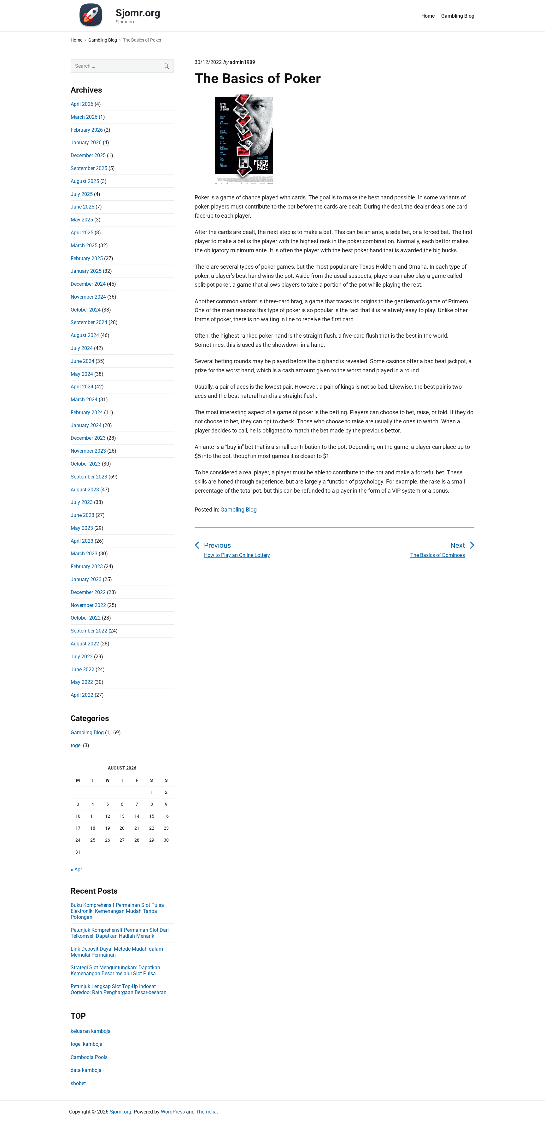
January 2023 (86, 579)
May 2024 (82, 374)
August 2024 (85, 335)
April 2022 (82, 695)
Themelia (206, 1112)
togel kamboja (87, 1044)
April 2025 (82, 233)
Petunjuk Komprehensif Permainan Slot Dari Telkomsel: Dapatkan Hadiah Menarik (120, 933)
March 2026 (84, 117)
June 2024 (82, 361)
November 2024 (88, 297)
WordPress (173, 1112)
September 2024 (89, 322)
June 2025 (82, 207)
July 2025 (82, 194)
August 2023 (85, 490)
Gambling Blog (457, 16)
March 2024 (84, 400)
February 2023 (87, 567)
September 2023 (89, 477)
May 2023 (82, 528)
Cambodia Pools (89, 1057)
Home (428, 16)
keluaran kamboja (91, 1031)
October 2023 (86, 464)
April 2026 (82, 104)
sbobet (78, 1083)
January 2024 (86, 425)
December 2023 (88, 438)
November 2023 (88, 451)
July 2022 (82, 657)
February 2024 (87, 412)
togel (76, 745)
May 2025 (82, 220)
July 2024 (82, 348)
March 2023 (84, 554)
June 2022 (82, 670)
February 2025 (87, 258)
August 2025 (85, 181)
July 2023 (82, 502)
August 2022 (85, 644)
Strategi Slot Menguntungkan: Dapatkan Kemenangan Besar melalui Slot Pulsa (115, 970)
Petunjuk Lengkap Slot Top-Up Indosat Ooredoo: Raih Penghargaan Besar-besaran (119, 989)
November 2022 (88, 605)
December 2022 (88, 592)
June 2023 (82, 515)
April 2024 (82, 387)
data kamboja (86, 1070)
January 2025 (86, 271)
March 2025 (84, 246)
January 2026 (86, 143)
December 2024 (88, 284)
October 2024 (86, 310)
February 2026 (87, 130)
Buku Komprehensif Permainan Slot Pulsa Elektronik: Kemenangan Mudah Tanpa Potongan (117, 911)
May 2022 (82, 682)
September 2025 (89, 168)
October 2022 (86, 618)
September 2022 (89, 631)
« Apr (76, 870)
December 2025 (88, 155)
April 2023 (82, 541)
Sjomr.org (120, 1112)
